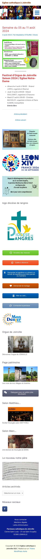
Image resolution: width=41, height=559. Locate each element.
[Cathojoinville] (4, 509)
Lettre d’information (20, 525)
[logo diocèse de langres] (20, 226)
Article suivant (20, 120)
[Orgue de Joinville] (20, 344)
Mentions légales (20, 522)
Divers (35, 35)
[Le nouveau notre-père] (20, 471)
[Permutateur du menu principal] (37, 13)
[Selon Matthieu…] (20, 414)
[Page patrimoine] (20, 374)
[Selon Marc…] (20, 441)
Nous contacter (21, 520)
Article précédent (20, 114)
